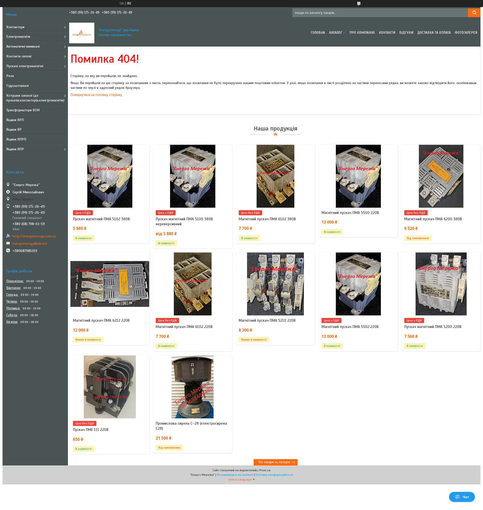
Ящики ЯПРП (16, 139)
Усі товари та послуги (274, 462)
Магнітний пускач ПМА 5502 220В (350, 326)
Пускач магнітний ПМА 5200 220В (432, 326)
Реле (10, 76)
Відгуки (406, 32)
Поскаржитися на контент (235, 475)
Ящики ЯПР (15, 149)
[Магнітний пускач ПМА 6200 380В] (441, 176)
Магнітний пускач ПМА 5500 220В (350, 212)
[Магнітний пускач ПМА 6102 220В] (192, 283)
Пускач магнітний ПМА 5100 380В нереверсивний (184, 221)
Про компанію (362, 32)
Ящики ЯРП (15, 120)
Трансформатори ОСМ (22, 110)
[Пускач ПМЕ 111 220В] (109, 386)
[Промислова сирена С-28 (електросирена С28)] (192, 386)
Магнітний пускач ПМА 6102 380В (267, 219)
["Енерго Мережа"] (81, 32)
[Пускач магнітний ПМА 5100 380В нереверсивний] (192, 176)
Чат (466, 497)
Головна (318, 32)
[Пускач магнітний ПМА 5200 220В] (441, 283)
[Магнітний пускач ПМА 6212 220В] (109, 283)
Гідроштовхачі (17, 86)
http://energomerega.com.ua (34, 236)
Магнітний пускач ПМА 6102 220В (184, 326)
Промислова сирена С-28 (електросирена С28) (191, 426)
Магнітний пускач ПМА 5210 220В (267, 320)
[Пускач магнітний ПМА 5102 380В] (109, 176)
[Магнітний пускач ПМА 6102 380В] (275, 176)
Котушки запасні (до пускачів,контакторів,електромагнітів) (35, 97)
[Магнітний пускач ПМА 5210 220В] (275, 283)
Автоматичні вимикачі (23, 46)
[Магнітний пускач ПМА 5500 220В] (358, 176)
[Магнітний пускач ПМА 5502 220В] (358, 283)
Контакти (387, 32)
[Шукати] (474, 12)
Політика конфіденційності (274, 475)
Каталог (335, 32)
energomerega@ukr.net (30, 243)
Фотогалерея (466, 32)
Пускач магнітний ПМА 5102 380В (101, 219)
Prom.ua (264, 470)
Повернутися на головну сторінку (96, 95)
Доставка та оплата (434, 32)
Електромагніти (18, 36)
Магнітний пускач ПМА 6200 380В (433, 219)
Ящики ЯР (14, 129)
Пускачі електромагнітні (24, 66)
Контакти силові (18, 56)
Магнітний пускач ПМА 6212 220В (101, 320)
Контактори (15, 27)
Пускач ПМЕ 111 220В (90, 429)
